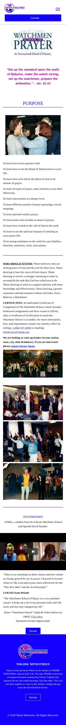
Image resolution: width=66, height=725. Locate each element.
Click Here (37, 616)
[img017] (33, 481)
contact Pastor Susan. (23, 346)
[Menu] (57, 9)
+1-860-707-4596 (21, 327)
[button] (28, 707)
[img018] (33, 441)
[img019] (33, 402)
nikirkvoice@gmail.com (16, 332)
